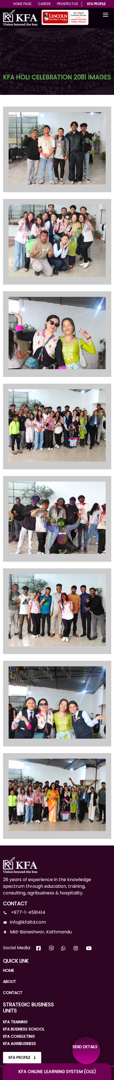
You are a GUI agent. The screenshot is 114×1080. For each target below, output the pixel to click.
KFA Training (15, 1022)
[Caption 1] (57, 145)
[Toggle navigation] (105, 15)
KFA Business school (24, 1029)
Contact (12, 992)
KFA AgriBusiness (19, 1043)
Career (44, 3)
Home (8, 970)
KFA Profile (96, 3)
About (9, 981)
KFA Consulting (19, 1036)
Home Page (22, 3)
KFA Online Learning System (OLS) (57, 1071)
